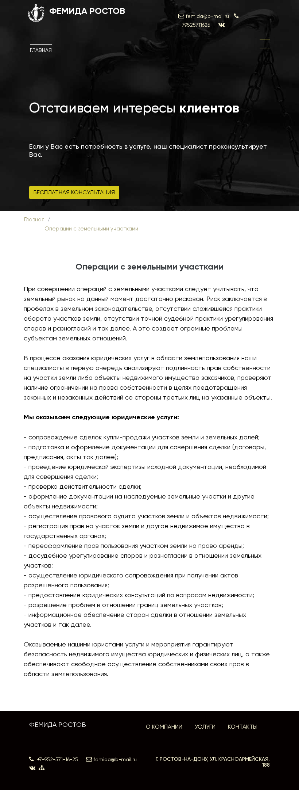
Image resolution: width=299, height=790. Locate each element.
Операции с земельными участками (91, 228)
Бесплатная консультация (74, 192)
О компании (164, 726)
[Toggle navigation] (265, 44)
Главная (41, 50)
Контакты (242, 726)
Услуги (205, 726)
